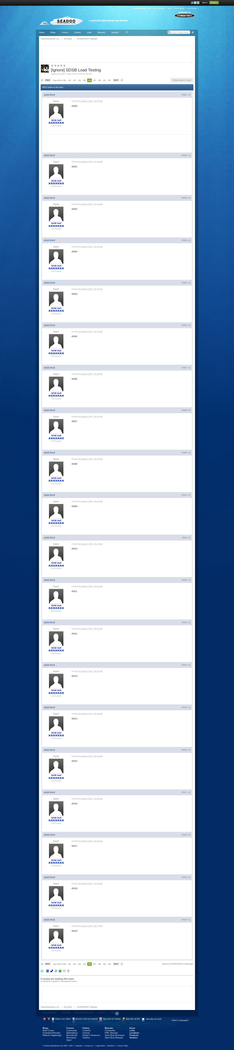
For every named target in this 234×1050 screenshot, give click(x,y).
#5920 (185, 920)
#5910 (185, 495)
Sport (68, 1040)
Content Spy (66, 1012)
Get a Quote (192, 8)
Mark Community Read (84, 1012)
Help (112, 1012)
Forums (64, 32)
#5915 (185, 707)
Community (71, 1030)
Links (89, 32)
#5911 (185, 538)
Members (111, 1046)
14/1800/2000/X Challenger (87, 1007)
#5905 (185, 283)
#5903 (185, 198)
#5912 (185, 580)
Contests (86, 1030)
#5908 (185, 410)
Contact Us (102, 1012)
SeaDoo (86, 1037)
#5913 (185, 622)
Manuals (101, 32)
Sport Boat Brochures (115, 1035)
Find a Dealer (179, 8)
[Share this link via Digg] (47, 971)
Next (116, 80)
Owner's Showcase (91, 1035)
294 (79, 80)
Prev (47, 80)
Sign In (204, 3)
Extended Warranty (51, 1033)
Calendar (78, 1046)
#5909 (185, 453)
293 (74, 80)
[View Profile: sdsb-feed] (56, 111)
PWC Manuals (111, 1033)
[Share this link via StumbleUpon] (60, 971)
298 (99, 80)
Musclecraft (71, 1035)
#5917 (185, 792)
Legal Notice (100, 1046)
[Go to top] (117, 1013)
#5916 (185, 750)
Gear (169, 8)
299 (104, 80)
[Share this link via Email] (64, 971)
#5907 (185, 368)
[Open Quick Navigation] (127, 32)
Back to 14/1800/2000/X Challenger (178, 964)
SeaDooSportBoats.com (50, 1007)
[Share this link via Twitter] (42, 971)
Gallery (77, 32)
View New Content (49, 1012)
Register (214, 3)
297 (94, 80)
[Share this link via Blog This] (68, 971)
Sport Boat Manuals (114, 1037)
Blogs (53, 32)
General (86, 1033)
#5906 (185, 325)
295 (84, 80)
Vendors (115, 32)
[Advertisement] (117, 54)
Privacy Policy (122, 1046)
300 (109, 80)
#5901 (185, 95)
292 (69, 80)
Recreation (68, 1007)
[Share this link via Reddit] (56, 971)
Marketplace (72, 1033)
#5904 (185, 240)
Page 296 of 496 (59, 80)
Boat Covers (48, 1030)
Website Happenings (52, 1035)
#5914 (185, 665)
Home (41, 32)
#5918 (185, 835)
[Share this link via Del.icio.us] (51, 971)
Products (133, 1035)
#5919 (185, 877)
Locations (134, 1033)
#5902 (185, 155)
